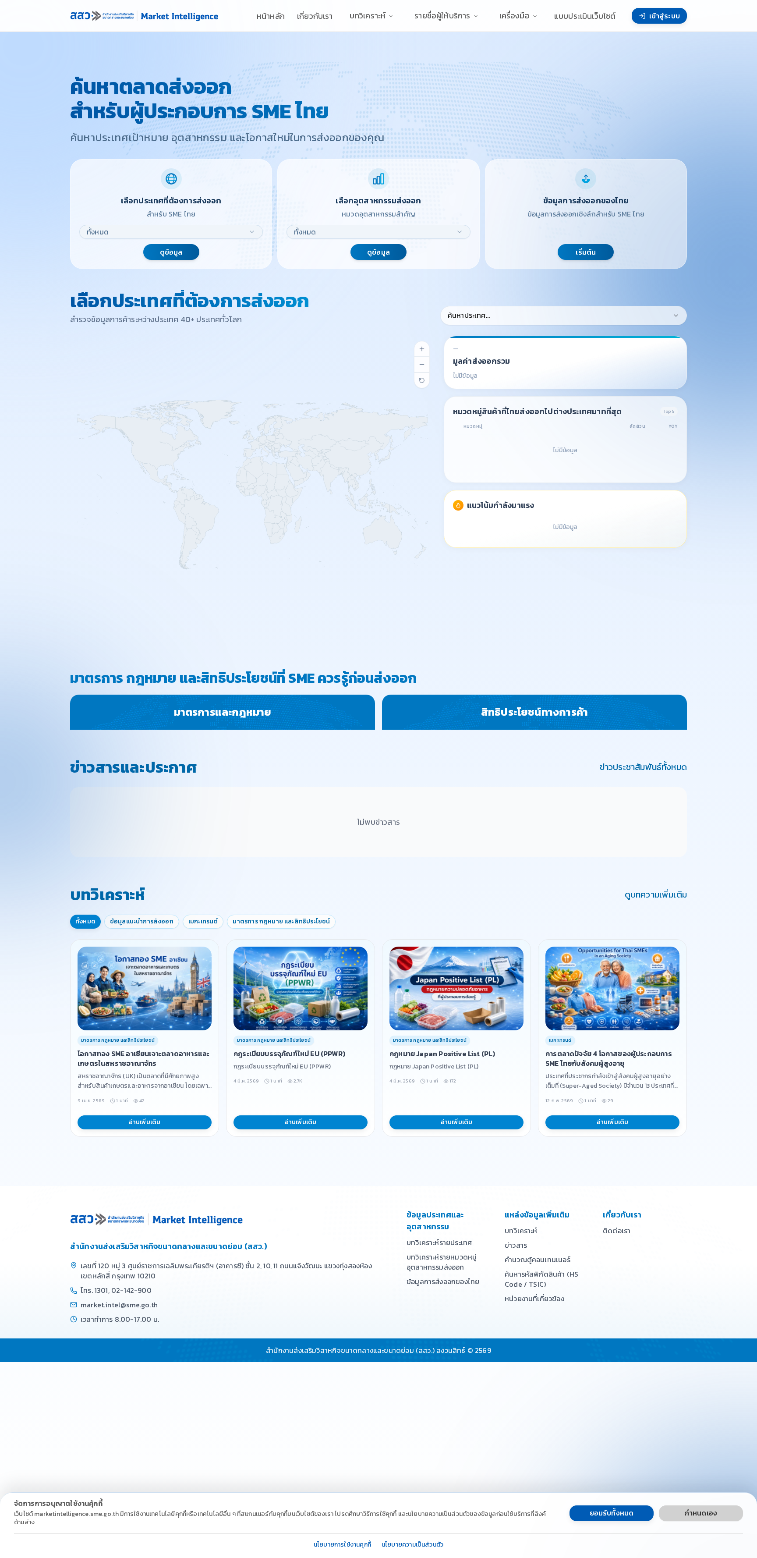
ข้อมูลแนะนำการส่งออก (141, 921)
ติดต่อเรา (616, 1230)
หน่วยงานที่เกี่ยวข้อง (534, 1298)
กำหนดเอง (701, 1513)
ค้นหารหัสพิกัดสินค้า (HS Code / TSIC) (541, 1279)
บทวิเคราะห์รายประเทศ (439, 1242)
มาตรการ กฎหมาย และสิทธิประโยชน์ (281, 921)
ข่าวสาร (516, 1245)
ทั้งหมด (85, 921)
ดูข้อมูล (171, 252)
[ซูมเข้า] (422, 349)
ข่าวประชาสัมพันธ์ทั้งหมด (643, 767)
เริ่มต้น (586, 252)
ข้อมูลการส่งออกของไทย (443, 1281)
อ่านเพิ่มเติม (145, 1122)
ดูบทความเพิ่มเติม (656, 894)
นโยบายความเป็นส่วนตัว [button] (412, 1545)
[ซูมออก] (422, 365)
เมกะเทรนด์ (203, 921)
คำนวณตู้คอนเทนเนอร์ (537, 1259)
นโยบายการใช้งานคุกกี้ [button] (342, 1545)
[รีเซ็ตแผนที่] (422, 380)
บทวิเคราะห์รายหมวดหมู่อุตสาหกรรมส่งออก (442, 1262)
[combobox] (171, 232)
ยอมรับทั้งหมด (612, 1513)
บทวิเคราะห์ (521, 1230)
